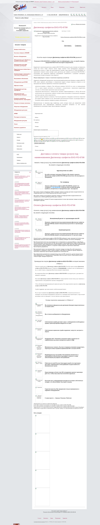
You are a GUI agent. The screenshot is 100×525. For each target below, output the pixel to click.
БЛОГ (18, 154)
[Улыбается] (43, 138)
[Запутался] (73, 140)
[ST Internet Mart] (20, 7)
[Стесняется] (69, 138)
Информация (19, 157)
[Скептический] (66, 141)
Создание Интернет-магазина (39, 521)
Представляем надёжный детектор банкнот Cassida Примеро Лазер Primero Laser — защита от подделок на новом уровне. (22, 193)
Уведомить (67, 45)
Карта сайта (19, 146)
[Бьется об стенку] (57, 141)
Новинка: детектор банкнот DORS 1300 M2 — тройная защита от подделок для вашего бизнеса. (22, 216)
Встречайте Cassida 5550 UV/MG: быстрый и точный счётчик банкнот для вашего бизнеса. (22, 223)
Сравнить (78, 45)
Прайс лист (82, 7)
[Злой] (52, 140)
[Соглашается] (80, 140)
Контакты (44, 7)
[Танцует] (76, 138)
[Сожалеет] (44, 141)
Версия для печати (80, 24)
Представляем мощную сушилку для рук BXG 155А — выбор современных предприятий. (22, 231)
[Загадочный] (46, 140)
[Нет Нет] (49, 141)
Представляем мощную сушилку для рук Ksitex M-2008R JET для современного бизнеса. (22, 238)
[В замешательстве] (42, 139)
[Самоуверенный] (61, 138)
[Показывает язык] (58, 140)
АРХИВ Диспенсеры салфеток (46, 22)
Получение (61, 7)
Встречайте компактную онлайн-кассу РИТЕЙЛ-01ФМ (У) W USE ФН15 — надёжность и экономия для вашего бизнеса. (22, 246)
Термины (18, 160)
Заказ (52, 7)
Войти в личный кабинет (64, 1)
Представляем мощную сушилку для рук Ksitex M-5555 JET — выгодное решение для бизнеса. (22, 201)
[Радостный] (37, 141)
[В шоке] (54, 138)
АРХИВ (38, 22)
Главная (35, 22)
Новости (18, 137)
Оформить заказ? (38, 1)
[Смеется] (36, 138)
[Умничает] (66, 140)
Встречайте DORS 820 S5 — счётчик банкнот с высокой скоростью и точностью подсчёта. (22, 177)
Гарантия (72, 7)
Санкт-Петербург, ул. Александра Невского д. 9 (28, 14)
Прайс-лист (19, 134)
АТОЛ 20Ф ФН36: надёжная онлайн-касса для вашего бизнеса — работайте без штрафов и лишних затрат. (22, 209)
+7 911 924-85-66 (52, 14)
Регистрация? (75, 1)
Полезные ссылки (20, 143)
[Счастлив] (81, 138)
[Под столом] (37, 140)
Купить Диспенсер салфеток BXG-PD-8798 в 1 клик (73, 37)
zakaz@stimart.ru (64, 14)
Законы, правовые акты (22, 163)
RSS (30, 172)
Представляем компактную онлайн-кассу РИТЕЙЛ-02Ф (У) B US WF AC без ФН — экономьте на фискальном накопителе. (22, 185)
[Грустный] (49, 138)
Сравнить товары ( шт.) (49, 1)
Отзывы (18, 140)
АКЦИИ (34, 7)
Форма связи (19, 148)
